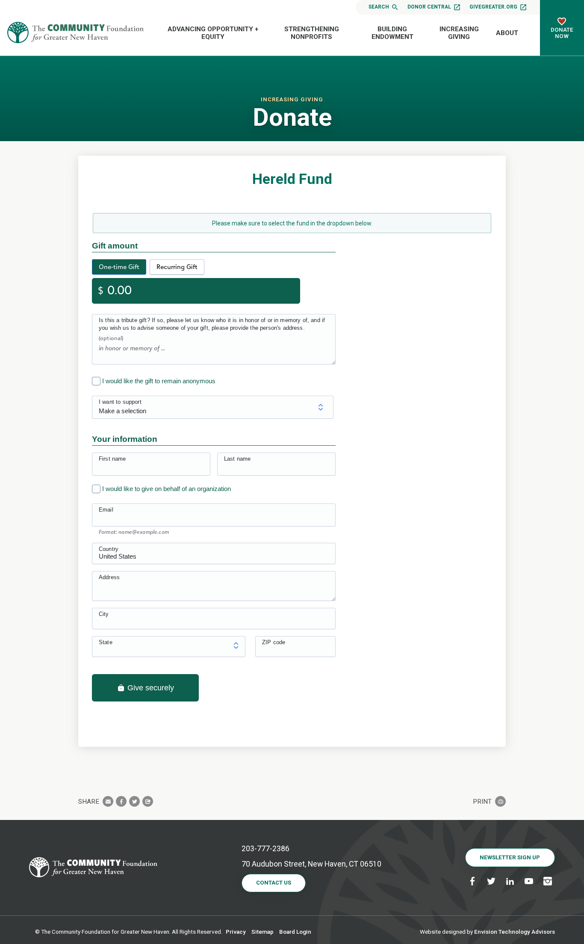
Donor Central (429, 7)
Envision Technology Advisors (514, 931)
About (507, 33)
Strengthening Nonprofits (311, 33)
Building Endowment (392, 33)
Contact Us (273, 882)
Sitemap (262, 931)
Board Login (295, 931)
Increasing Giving (459, 33)
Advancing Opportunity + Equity (213, 33)
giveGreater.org (493, 7)
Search (379, 7)
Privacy (236, 931)
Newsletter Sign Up (510, 857)
